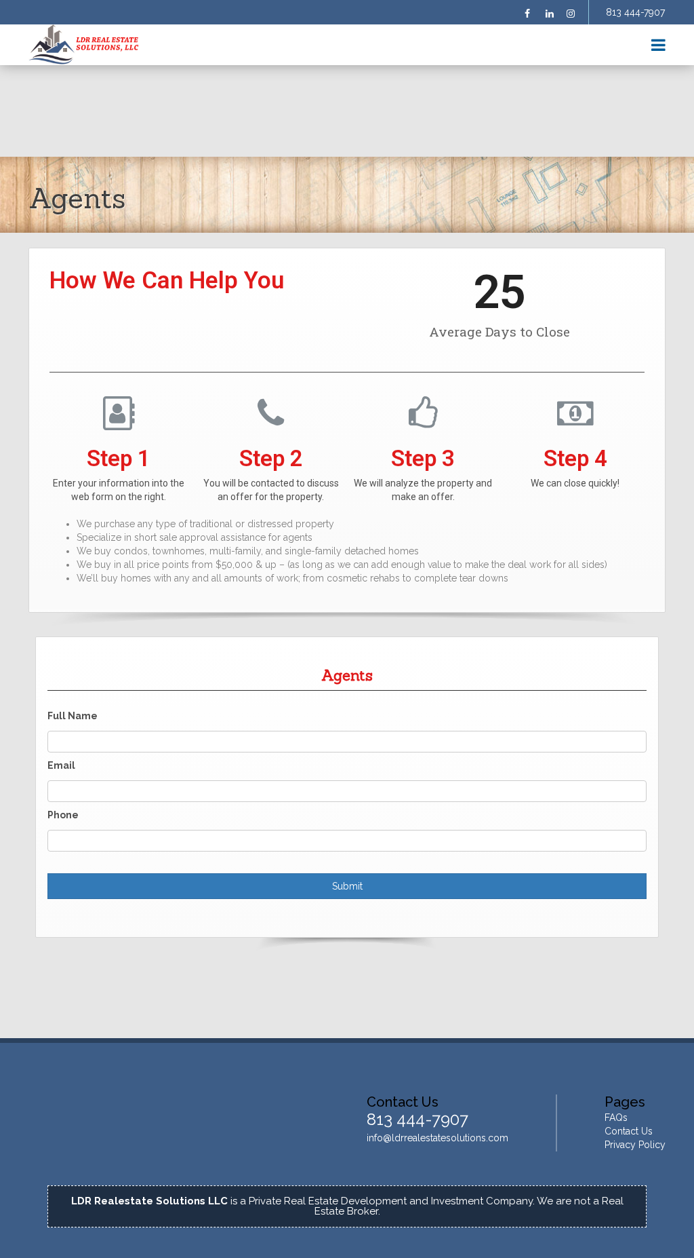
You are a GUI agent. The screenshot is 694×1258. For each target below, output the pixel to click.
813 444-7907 (635, 12)
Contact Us (629, 1131)
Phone (63, 814)
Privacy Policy (635, 1144)
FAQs (616, 1117)
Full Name (72, 715)
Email (61, 765)
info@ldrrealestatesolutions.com (437, 1137)
